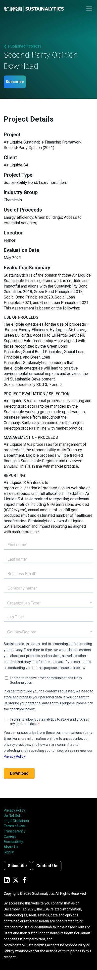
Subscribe (15, 81)
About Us (11, 847)
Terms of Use (14, 826)
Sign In (9, 852)
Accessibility (13, 842)
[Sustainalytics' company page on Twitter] (16, 879)
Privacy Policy (14, 810)
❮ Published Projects (22, 46)
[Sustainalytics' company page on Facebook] (25, 879)
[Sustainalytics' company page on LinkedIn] (7, 879)
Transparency (14, 831)
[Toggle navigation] (89, 8)
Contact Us (46, 865)
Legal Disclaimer (16, 821)
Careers (10, 836)
